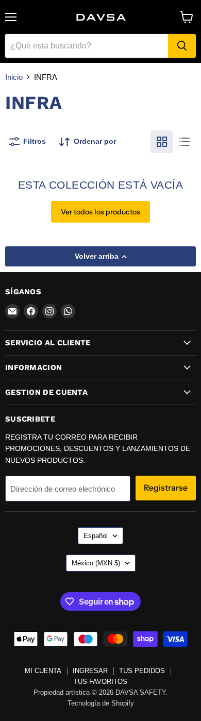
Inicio (14, 77)
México (96, 563)
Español (95, 536)
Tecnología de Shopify (101, 703)
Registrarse (166, 488)
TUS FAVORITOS (100, 681)
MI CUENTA (43, 671)
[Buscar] (182, 46)
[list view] (184, 141)
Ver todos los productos (100, 211)
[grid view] (161, 141)
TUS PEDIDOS (142, 671)
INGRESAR (90, 671)
